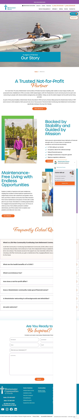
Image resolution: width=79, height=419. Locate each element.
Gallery (61, 9)
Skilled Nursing (27, 400)
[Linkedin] (15, 409)
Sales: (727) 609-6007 (59, 5)
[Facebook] (11, 409)
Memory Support (28, 395)
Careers (43, 5)
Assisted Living (27, 393)
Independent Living (28, 390)
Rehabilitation (27, 398)
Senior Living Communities (42, 391)
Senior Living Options (44, 9)
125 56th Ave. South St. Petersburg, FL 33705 (9, 404)
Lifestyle (54, 9)
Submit (39, 379)
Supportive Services (29, 403)
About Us (38, 5)
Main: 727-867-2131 (9, 400)
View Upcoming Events (39, 2)
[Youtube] (3, 409)
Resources (48, 5)
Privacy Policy (36, 416)
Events (66, 9)
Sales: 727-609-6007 (9, 397)
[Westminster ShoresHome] (10, 7)
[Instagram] (7, 409)
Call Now (73, 13)
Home (36, 71)
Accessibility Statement (46, 416)
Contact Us (72, 9)
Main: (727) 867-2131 (70, 5)
